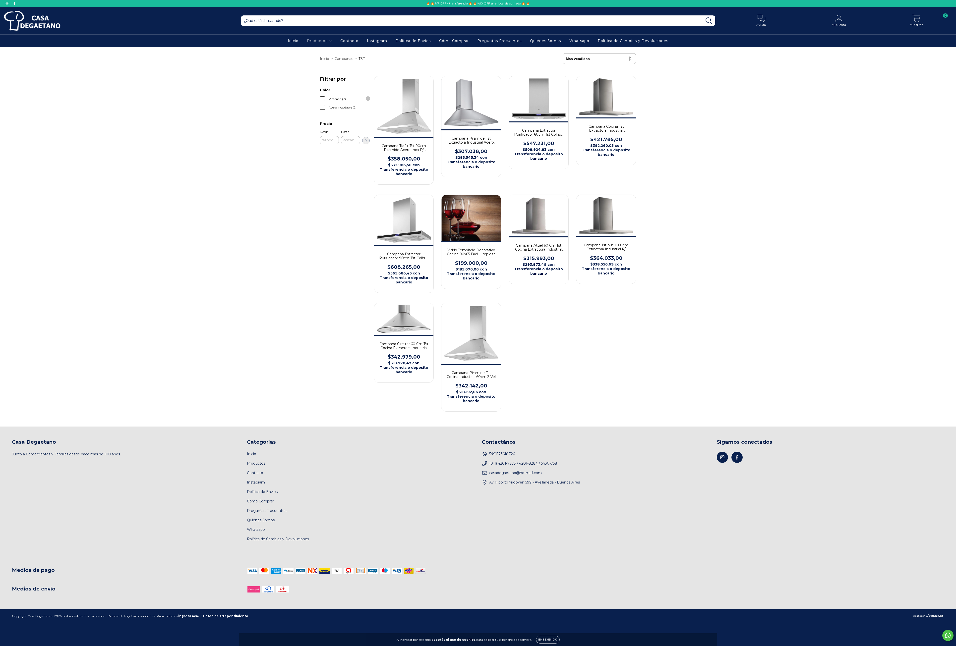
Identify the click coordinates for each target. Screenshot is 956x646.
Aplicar (366, 140)
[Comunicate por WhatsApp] (948, 635)
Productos (318, 41)
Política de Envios (413, 41)
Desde (324, 132)
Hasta (345, 132)
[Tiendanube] (928, 616)
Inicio (293, 41)
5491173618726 (502, 454)
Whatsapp (579, 41)
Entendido (547, 639)
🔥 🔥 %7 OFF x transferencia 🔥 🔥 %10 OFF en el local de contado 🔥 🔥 (478, 3)
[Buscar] (709, 21)
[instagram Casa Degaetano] (7, 3)
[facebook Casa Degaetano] (14, 3)
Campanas (344, 58)
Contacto (349, 41)
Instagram (377, 41)
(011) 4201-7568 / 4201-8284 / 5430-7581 (524, 463)
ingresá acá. (188, 616)
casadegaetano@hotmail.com (515, 473)
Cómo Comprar (454, 41)
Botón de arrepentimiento (225, 616)
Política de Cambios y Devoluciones (633, 41)
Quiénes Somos (545, 41)
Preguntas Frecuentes (499, 41)
